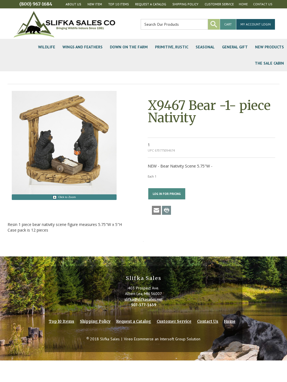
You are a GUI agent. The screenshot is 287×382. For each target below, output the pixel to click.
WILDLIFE (46, 46)
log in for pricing (167, 194)
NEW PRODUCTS (269, 46)
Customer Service (219, 4)
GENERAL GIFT (235, 46)
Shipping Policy (185, 4)
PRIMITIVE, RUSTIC (171, 46)
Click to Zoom (67, 197)
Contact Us (262, 4)
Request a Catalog (150, 4)
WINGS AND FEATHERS (83, 46)
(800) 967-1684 (35, 4)
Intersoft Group (173, 338)
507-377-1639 (143, 304)
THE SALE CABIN (269, 63)
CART (228, 24)
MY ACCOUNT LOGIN (255, 24)
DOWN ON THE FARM (129, 46)
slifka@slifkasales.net (143, 299)
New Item (94, 4)
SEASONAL (205, 46)
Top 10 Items (118, 4)
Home (243, 4)
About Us (73, 4)
